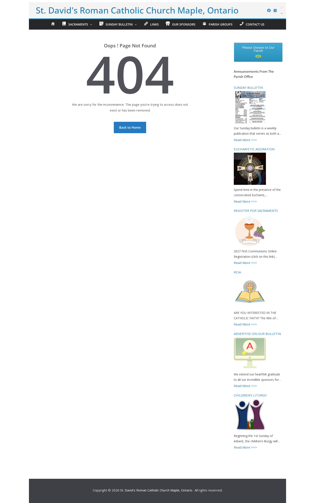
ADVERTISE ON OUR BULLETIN (257, 333)
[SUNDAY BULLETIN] (250, 108)
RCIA (237, 272)
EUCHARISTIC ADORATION (254, 149)
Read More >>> (245, 140)
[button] (90, 24)
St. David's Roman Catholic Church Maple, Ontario (137, 10)
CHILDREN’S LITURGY (250, 395)
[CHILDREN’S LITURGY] (250, 415)
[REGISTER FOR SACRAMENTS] (250, 231)
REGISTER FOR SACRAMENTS (256, 210)
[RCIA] (250, 292)
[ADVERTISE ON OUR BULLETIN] (250, 353)
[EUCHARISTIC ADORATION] (250, 169)
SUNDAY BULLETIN (248, 87)
